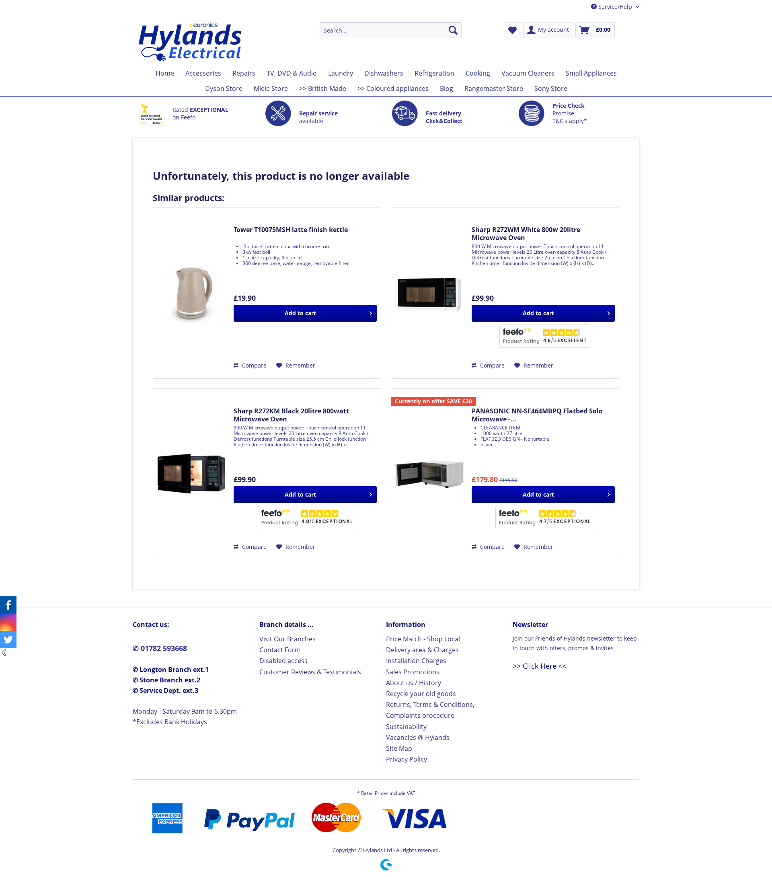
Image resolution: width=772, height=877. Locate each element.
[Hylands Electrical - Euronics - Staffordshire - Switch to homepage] (190, 42)
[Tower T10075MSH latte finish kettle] (191, 293)
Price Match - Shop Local (423, 639)
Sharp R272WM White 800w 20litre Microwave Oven (526, 234)
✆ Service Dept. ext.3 (165, 690)
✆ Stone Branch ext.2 (166, 680)
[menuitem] (391, 30)
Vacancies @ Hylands (418, 737)
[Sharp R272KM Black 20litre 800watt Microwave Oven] (191, 474)
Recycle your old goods (421, 693)
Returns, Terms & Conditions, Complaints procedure (430, 710)
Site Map (399, 748)
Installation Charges (416, 660)
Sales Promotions (412, 672)
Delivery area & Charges (422, 649)
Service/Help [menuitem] (615, 6)
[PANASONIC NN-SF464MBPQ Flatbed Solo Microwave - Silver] (429, 474)
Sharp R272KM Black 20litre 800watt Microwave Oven (291, 415)
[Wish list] (512, 30)
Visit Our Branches (287, 639)
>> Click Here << (540, 666)
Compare (253, 365)
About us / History (413, 682)
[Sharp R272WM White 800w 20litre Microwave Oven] (429, 293)
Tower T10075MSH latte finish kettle (291, 230)
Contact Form (280, 649)
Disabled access (283, 660)
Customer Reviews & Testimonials (310, 672)
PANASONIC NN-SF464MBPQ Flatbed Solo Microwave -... (537, 415)
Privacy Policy (406, 759)
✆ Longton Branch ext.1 (171, 669)
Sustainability (406, 726)
